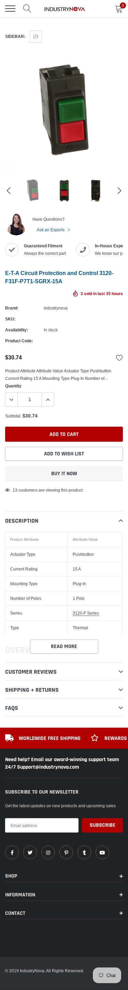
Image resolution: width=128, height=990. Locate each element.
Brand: (11, 308)
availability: (16, 329)
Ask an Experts (51, 229)
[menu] (10, 8)
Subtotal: (13, 415)
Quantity (13, 385)
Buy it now (64, 473)
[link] (12, 852)
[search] (27, 8)
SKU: (10, 318)
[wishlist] (119, 357)
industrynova (56, 308)
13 (15, 490)
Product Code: (19, 340)
